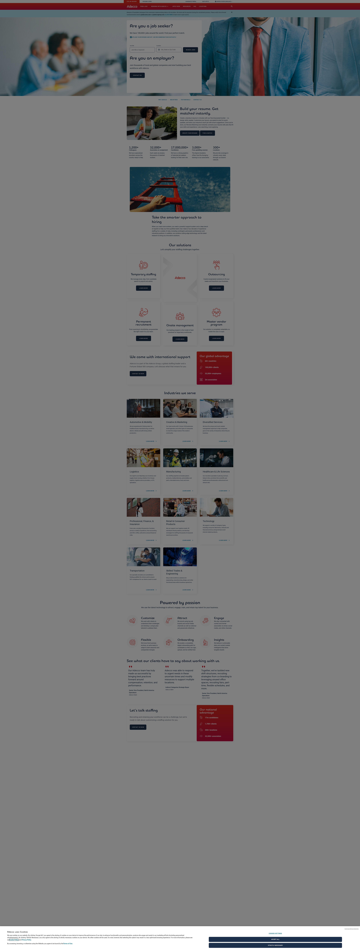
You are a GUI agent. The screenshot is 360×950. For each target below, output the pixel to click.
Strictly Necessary (275, 945)
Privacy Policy (26, 940)
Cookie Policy (13, 940)
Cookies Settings (275, 933)
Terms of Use (67, 943)
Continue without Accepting (352, 928)
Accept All (275, 939)
